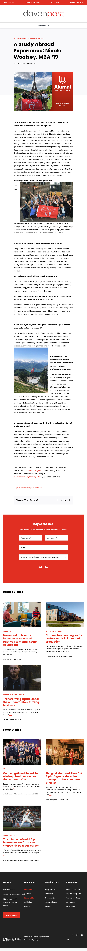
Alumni (14, 695)
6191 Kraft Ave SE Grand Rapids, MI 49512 (10, 902)
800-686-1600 (9, 889)
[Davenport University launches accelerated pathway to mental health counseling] (22, 603)
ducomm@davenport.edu (14, 894)
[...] (15, 654)
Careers (21, 695)
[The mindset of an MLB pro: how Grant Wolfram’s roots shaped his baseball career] (22, 807)
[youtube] (82, 935)
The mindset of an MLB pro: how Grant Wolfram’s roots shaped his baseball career (21, 842)
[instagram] (77, 935)
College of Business (28, 38)
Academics (17, 38)
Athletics (6, 769)
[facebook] (68, 935)
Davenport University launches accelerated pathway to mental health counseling (20, 640)
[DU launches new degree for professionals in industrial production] (65, 603)
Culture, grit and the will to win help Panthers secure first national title (20, 776)
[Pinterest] (69, 500)
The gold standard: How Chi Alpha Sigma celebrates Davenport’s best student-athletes (64, 777)
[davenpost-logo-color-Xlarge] (43, 11)
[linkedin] (68, 939)
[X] (62, 500)
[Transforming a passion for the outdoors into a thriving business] (22, 666)
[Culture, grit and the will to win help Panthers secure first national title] (22, 741)
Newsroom (58, 631)
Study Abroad (37, 488)
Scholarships (27, 488)
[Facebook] (58, 500)
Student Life (40, 38)
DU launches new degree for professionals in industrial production (64, 638)
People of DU (18, 488)
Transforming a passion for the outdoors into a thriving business (21, 702)
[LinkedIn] (65, 500)
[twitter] (72, 935)
